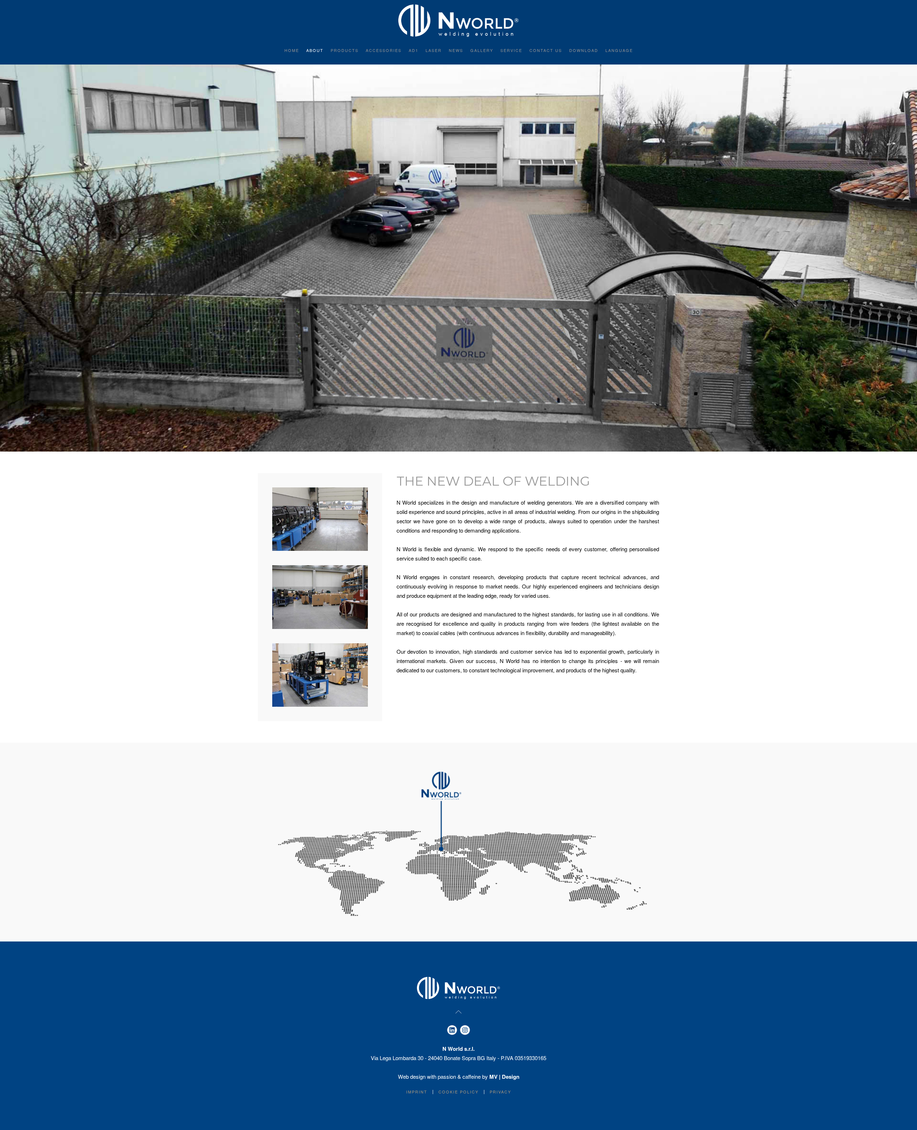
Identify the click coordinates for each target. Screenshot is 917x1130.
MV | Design (504, 1077)
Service (511, 50)
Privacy (500, 1092)
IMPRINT (416, 1092)
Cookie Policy (458, 1092)
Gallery (481, 50)
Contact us (545, 50)
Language (619, 50)
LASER (434, 50)
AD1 (413, 50)
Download (583, 50)
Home (291, 50)
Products (345, 50)
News (456, 50)
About (314, 50)
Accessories (384, 50)
